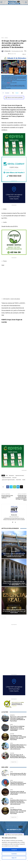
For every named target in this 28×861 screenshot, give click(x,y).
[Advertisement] (14, 20)
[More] (21, 92)
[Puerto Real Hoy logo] (14, 827)
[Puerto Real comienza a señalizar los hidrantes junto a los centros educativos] (5, 783)
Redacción (8, 51)
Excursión (14, 477)
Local (13, 579)
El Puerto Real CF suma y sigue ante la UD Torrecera (7, 496)
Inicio (2, 37)
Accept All (14, 849)
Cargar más (13, 762)
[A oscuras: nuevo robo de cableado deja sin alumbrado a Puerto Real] (5, 792)
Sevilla (23, 479)
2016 (7, 475)
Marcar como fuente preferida (15, 97)
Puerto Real (18, 479)
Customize (14, 853)
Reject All (14, 857)
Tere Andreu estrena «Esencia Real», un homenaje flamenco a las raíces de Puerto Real (14, 611)
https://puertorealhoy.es (14, 516)
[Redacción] (2, 51)
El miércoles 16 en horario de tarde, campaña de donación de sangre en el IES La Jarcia (21, 498)
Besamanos (11, 475)
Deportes (13, 551)
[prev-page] (2, 617)
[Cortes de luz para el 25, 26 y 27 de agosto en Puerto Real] (5, 773)
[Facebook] (7, 486)
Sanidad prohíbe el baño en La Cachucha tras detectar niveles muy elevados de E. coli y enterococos (18, 747)
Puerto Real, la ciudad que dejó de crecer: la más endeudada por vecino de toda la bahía (14, 583)
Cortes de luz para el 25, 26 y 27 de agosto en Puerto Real (18, 774)
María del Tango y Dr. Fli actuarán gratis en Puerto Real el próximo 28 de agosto (18, 756)
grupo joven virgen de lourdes (8, 479)
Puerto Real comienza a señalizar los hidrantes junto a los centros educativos (18, 783)
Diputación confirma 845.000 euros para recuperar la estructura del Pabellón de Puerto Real (14, 555)
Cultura (6, 37)
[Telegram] (18, 486)
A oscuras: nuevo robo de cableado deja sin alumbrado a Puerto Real (18, 793)
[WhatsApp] (14, 486)
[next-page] (5, 617)
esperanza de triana (19, 475)
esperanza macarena (6, 477)
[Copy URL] (21, 486)
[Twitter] (11, 486)
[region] (14, 848)
